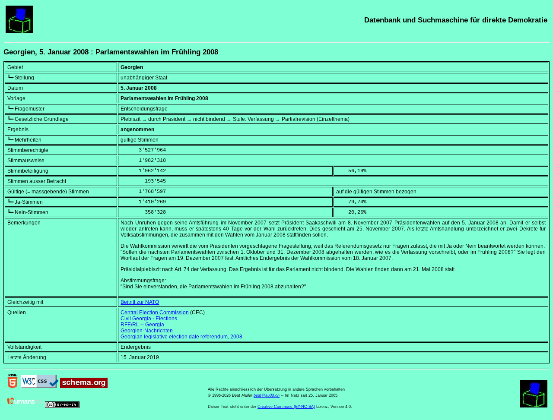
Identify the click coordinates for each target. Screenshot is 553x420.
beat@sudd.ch (267, 395)
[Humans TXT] (25, 406)
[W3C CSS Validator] (40, 386)
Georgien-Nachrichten (147, 331)
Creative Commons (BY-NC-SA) (286, 406)
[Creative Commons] (62, 406)
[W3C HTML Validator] (12, 386)
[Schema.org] (84, 386)
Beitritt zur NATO (140, 302)
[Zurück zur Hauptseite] (19, 31)
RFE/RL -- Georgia (142, 325)
